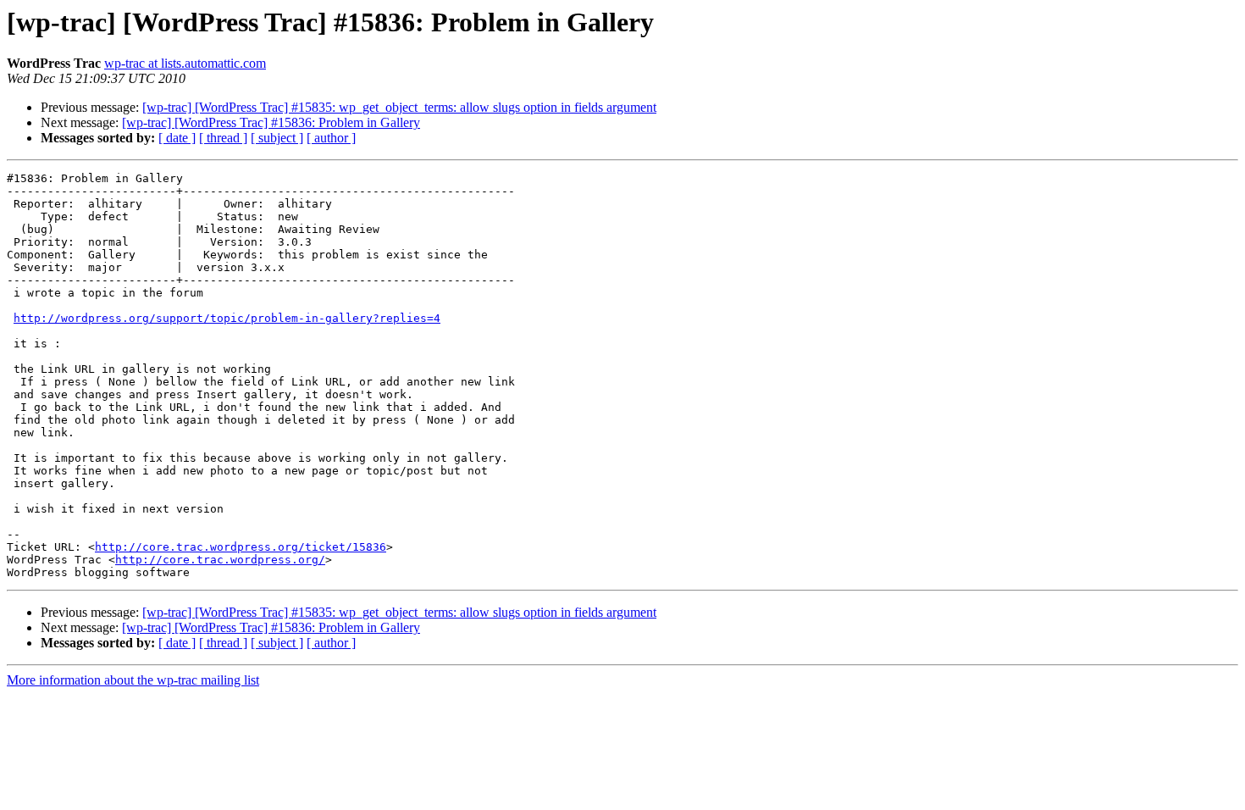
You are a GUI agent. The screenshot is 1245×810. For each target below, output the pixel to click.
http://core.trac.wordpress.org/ (220, 559)
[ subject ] (277, 137)
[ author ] (331, 137)
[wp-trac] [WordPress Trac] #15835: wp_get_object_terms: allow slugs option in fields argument (399, 107)
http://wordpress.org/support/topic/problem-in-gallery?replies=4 (227, 318)
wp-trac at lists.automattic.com (185, 63)
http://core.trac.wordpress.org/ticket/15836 (240, 547)
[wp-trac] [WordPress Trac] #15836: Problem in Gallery (271, 122)
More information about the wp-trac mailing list (133, 680)
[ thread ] (223, 137)
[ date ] (177, 137)
